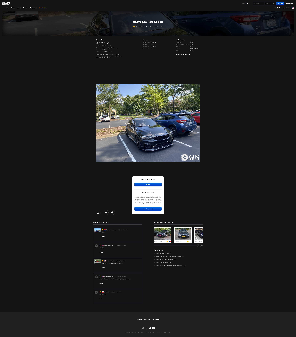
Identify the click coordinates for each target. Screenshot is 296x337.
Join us (19, 8)
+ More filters (289, 3)
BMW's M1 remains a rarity (163, 262)
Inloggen (287, 8)
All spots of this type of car (183, 54)
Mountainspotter (106, 45)
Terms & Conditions (147, 332)
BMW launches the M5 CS (163, 253)
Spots (250, 3)
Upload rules (33, 8)
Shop (25, 8)
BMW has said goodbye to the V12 (165, 259)
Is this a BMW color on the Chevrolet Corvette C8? (170, 256)
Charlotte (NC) (106, 48)
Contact (147, 320)
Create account (148, 209)
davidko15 (107, 292)
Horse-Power (110, 261)
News (243, 3)
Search (281, 3)
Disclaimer (167, 332)
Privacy (159, 332)
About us (139, 320)
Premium (43, 8)
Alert (278, 8)
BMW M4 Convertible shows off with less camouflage (171, 265)
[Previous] (198, 245)
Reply (103, 236)
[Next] (201, 245)
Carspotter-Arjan (111, 230)
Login (148, 184)
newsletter (156, 320)
